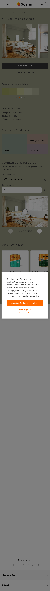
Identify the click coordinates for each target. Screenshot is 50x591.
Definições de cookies (25, 311)
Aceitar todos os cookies (25, 303)
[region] (25, 295)
